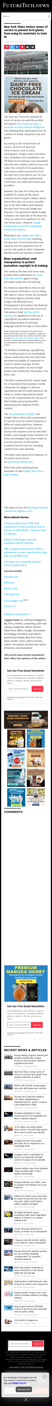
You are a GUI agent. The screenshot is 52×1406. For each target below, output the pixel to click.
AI (22, 620)
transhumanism (24, 648)
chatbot (18, 623)
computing (29, 623)
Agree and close (23, 1389)
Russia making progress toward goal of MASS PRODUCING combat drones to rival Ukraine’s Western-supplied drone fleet (31, 1059)
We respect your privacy (38, 1359)
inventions (22, 634)
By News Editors (30, 1323)
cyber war (41, 623)
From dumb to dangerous (26, 1320)
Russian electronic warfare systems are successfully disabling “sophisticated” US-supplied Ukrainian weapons (30, 1255)
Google (28, 630)
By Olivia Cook (30, 1246)
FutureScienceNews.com (20, 461)
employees (18, 627)
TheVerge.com (11, 594)
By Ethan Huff (29, 1177)
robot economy (34, 641)
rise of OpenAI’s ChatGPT (22, 414)
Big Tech (8, 623)
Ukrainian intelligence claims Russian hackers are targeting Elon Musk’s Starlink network (30, 1116)
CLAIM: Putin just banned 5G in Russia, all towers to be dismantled (30, 1230)
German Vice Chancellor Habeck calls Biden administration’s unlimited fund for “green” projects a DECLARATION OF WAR (30, 1101)
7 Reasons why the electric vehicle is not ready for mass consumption (30, 1241)
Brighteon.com (9, 606)
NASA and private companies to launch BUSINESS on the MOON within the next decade (28, 1270)
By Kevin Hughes (30, 1163)
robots (7, 644)
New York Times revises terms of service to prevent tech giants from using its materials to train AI (30, 1074)
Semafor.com (11, 576)
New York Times (33, 637)
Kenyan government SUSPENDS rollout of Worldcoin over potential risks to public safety (30, 1309)
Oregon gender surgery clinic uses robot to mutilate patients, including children (31, 1295)
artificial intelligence (35, 620)
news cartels (10, 641)
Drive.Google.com (13, 601)
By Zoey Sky (28, 1135)
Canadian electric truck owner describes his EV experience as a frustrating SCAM (29, 1143)
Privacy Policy (19, 1383)
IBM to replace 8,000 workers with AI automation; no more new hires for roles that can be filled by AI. (25, 552)
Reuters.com (10, 588)
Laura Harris (23, 42)
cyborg (7, 627)
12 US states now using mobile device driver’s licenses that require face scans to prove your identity (30, 1130)
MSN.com (9, 582)
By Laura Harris (30, 1080)
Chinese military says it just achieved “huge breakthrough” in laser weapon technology (31, 1171)
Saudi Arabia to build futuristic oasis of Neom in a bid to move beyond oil (31, 1282)
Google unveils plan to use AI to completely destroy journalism (23, 226)
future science (33, 627)
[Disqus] (26, 852)
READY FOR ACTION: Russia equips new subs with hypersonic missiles (30, 1086)
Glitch (20, 630)
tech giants (18, 644)
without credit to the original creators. (25, 338)
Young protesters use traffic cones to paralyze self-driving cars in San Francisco (30, 1185)
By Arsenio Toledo (31, 1066)
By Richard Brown (30, 1091)
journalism (35, 634)
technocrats (31, 644)
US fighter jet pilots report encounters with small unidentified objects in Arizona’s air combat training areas (30, 1216)
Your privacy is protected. (16, 697)
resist (22, 641)
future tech (10, 630)
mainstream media (14, 637)
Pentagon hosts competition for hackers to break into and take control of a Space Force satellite (29, 1157)
